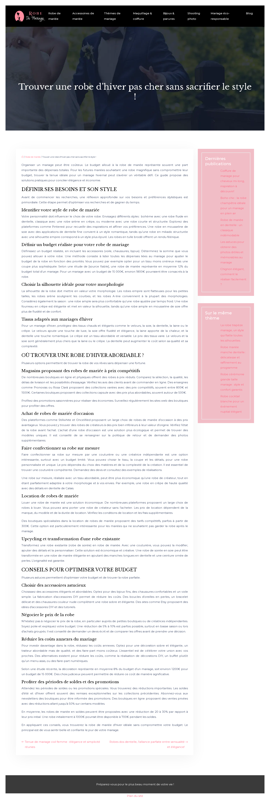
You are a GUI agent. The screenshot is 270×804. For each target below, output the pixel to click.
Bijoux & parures (169, 16)
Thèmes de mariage (112, 16)
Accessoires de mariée (83, 16)
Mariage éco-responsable (220, 16)
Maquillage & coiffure (142, 16)
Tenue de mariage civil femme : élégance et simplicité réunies (62, 744)
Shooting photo (194, 16)
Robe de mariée (54, 16)
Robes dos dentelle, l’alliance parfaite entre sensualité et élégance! (147, 744)
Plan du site (135, 796)
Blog (249, 13)
